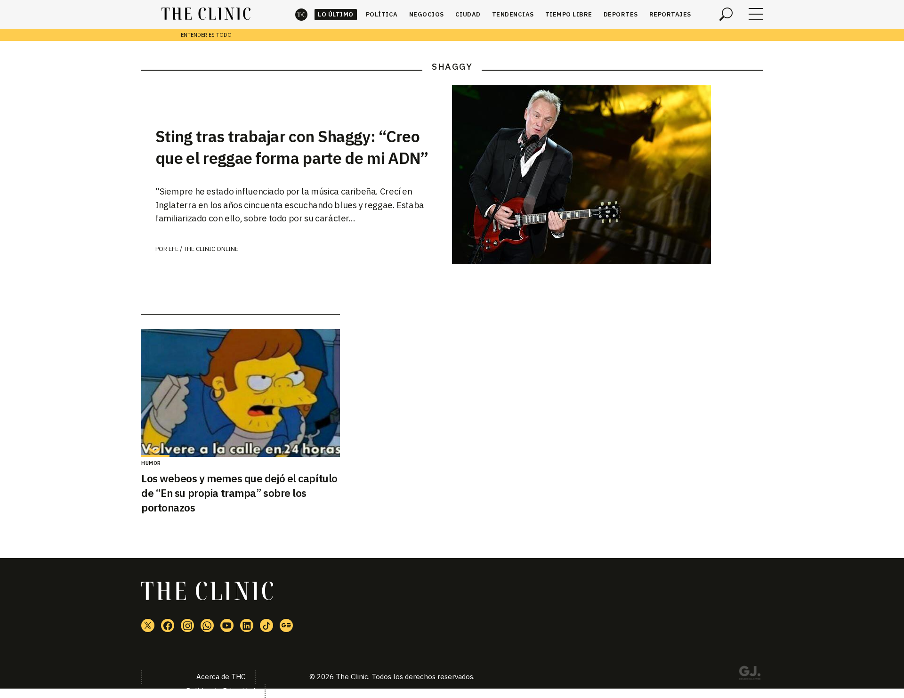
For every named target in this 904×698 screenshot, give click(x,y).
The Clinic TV (227, 625)
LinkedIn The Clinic (246, 625)
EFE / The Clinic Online (203, 249)
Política (382, 14)
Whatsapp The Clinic (207, 625)
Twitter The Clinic (147, 625)
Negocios (426, 14)
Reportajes (670, 14)
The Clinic (301, 14)
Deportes (621, 14)
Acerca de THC (220, 676)
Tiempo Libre (568, 14)
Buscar (726, 14)
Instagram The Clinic (187, 625)
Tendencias (513, 14)
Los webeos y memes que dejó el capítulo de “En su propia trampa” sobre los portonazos (239, 492)
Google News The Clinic (286, 625)
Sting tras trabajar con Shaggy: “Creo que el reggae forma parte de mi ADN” (291, 147)
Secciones (756, 14)
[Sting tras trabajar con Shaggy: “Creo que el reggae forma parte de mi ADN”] (607, 174)
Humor (151, 463)
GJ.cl (749, 674)
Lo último (336, 14)
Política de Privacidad (220, 690)
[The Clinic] (205, 14)
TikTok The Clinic (266, 625)
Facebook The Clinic (167, 625)
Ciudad (468, 14)
